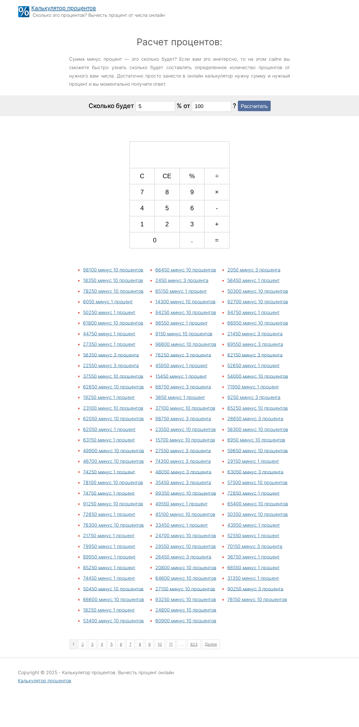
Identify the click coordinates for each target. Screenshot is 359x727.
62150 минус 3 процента (255, 354)
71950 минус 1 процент (253, 387)
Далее (211, 644)
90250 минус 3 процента (255, 588)
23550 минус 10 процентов (185, 429)
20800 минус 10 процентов (185, 567)
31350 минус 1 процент (253, 578)
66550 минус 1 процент (253, 567)
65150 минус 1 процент (181, 291)
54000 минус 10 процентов (257, 376)
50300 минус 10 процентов (257, 291)
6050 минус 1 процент (108, 301)
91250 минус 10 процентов (113, 503)
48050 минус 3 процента (183, 471)
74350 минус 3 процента (183, 461)
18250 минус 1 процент (109, 610)
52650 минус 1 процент (253, 365)
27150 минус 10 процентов (185, 588)
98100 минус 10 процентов (113, 270)
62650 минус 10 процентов (113, 387)
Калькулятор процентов (63, 8)
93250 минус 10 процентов (185, 599)
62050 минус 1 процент (109, 429)
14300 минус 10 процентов (185, 301)
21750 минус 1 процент (109, 535)
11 (171, 644)
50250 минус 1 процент (109, 312)
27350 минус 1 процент (109, 344)
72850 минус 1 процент (253, 493)
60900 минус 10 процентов (185, 620)
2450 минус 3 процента (181, 280)
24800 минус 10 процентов (185, 610)
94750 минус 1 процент (253, 312)
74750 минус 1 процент (109, 493)
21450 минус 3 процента (255, 333)
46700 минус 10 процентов (113, 461)
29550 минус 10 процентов (185, 546)
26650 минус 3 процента (255, 418)
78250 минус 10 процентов (113, 291)
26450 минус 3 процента (183, 557)
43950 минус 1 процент (253, 525)
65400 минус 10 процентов (257, 503)
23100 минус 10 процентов (113, 408)
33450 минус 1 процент (181, 525)
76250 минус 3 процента (183, 354)
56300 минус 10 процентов (257, 429)
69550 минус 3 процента (255, 344)
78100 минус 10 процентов (113, 482)
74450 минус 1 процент (109, 578)
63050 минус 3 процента (255, 471)
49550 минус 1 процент (181, 503)
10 (160, 644)
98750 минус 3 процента (183, 418)
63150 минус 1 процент (109, 440)
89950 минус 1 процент (109, 557)
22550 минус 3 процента (111, 365)
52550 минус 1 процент (253, 535)
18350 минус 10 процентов (113, 280)
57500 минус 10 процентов (257, 482)
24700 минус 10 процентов (185, 535)
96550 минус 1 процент (181, 323)
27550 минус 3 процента (183, 450)
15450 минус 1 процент (181, 376)
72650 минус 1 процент (109, 514)
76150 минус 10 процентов (257, 599)
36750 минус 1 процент (253, 557)
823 (194, 644)
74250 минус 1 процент (109, 471)
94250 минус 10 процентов (185, 312)
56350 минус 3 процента (111, 354)
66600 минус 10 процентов (113, 599)
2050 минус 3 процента (253, 270)
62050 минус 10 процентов (113, 418)
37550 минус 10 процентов (113, 376)
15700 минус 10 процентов (185, 440)
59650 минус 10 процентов (257, 450)
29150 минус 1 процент (253, 461)
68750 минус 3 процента (183, 387)
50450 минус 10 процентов (113, 588)
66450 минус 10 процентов (185, 270)
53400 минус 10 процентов (113, 620)
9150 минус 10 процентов (183, 333)
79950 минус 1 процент (109, 546)
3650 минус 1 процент (180, 397)
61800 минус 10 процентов (113, 323)
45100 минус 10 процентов (185, 514)
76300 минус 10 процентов (113, 525)
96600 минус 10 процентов (185, 344)
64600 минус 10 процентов (185, 578)
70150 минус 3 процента (254, 546)
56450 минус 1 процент (253, 280)
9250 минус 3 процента (253, 397)
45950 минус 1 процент (181, 365)
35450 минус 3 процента (183, 482)
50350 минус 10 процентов (257, 514)
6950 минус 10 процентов (256, 440)
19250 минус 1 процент (109, 397)
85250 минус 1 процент (109, 567)
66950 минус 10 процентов (257, 323)
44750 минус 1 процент (109, 333)
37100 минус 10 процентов (185, 408)
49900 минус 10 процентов (113, 450)
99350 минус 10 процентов (185, 493)
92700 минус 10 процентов (257, 301)
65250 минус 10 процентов (257, 408)
